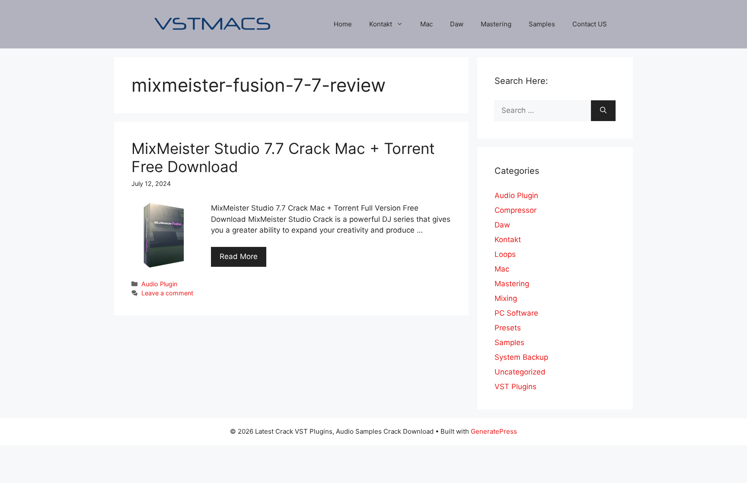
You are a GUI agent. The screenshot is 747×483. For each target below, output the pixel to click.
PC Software (516, 313)
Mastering (496, 24)
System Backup (521, 357)
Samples (542, 24)
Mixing (506, 298)
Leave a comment (167, 293)
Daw (456, 24)
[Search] (603, 110)
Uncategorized (520, 372)
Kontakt (380, 24)
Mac (426, 24)
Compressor (515, 210)
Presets (508, 327)
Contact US (589, 24)
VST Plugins (515, 386)
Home (343, 24)
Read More (239, 256)
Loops (505, 254)
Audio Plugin (159, 284)
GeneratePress (494, 431)
